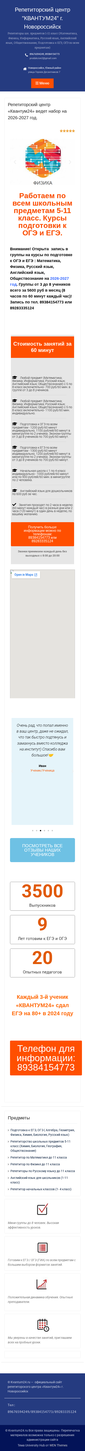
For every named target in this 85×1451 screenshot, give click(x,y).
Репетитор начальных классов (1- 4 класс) (40, 1189)
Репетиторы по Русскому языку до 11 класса (42, 1171)
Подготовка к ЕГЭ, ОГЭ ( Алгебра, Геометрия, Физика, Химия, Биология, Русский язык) (42, 1132)
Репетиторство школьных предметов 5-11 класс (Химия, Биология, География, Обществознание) (40, 1146)
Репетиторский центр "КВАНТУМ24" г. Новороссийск (42, 18)
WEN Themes (58, 1445)
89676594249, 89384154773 (45, 54)
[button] (15, 162)
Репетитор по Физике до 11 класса (35, 1164)
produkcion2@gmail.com (43, 58)
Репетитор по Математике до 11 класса (38, 1157)
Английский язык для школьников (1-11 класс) (39, 1180)
